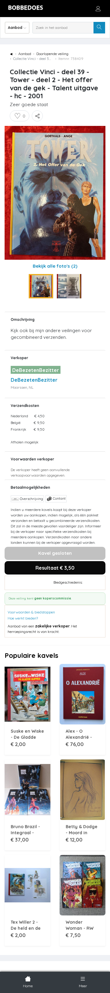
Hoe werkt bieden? (23, 618)
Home (28, 986)
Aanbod (24, 53)
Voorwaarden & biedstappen (31, 612)
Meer (83, 986)
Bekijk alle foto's (55, 266)
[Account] (98, 8)
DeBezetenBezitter (34, 380)
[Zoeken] (99, 27)
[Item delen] (37, 115)
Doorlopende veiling (52, 53)
